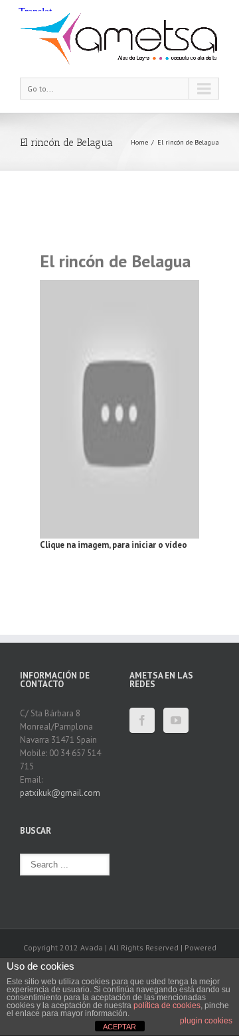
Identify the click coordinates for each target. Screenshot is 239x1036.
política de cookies (166, 1005)
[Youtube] (176, 720)
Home (139, 142)
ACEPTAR (119, 1027)
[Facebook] (142, 720)
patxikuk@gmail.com (60, 793)
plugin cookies (206, 1020)
